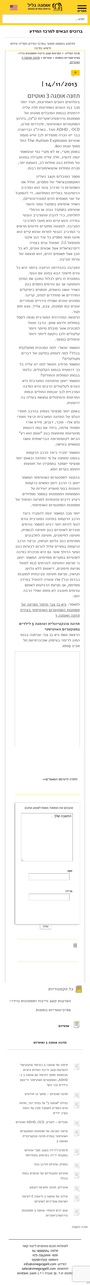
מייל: (68, 891)
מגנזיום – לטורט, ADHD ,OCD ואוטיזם (42, 1122)
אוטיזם (47, 58)
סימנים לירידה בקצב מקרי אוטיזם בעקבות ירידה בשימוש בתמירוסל (46, 1153)
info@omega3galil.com (40, 1264)
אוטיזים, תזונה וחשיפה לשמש (49, 1187)
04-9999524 (40, 1250)
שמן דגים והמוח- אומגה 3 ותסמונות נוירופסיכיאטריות (45, 1213)
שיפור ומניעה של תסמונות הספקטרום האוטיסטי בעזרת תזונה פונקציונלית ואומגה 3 (44, 1136)
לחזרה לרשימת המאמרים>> (60, 779)
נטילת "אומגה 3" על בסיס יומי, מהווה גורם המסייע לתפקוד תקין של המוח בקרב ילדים (43, 1108)
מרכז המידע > (70, 53)
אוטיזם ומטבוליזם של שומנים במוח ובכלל (45, 1176)
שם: (69, 871)
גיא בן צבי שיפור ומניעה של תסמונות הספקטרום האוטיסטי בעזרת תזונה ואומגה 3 (50, 610)
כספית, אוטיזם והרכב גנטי (51, 1164)
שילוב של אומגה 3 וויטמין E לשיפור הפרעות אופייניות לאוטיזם (45, 1199)
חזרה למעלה (80, 1227)
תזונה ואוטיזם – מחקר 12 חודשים (46, 1094)
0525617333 (39, 1259)
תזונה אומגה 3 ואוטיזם (50, 1042)
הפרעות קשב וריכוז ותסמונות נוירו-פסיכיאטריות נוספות (40, 1005)
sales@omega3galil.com (39, 1268)
